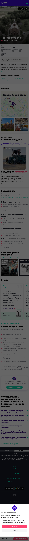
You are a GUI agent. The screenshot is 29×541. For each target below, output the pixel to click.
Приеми (14, 526)
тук (26, 522)
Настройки (14, 530)
